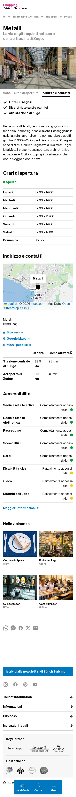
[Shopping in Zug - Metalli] (38, 68)
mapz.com (38, 303)
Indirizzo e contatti (56, 93)
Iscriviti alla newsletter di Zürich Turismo (35, 671)
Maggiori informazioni (19, 508)
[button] (38, 287)
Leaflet (12, 303)
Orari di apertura (26, 93)
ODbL (24, 308)
